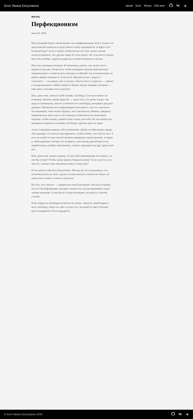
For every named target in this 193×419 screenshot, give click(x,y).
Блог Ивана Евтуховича (21, 5)
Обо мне (159, 5)
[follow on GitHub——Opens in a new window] (172, 5)
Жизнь (148, 5)
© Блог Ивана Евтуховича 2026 (23, 414)
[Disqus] (72, 266)
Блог (138, 5)
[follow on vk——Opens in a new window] (178, 5)
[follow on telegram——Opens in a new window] (185, 5)
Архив (129, 5)
